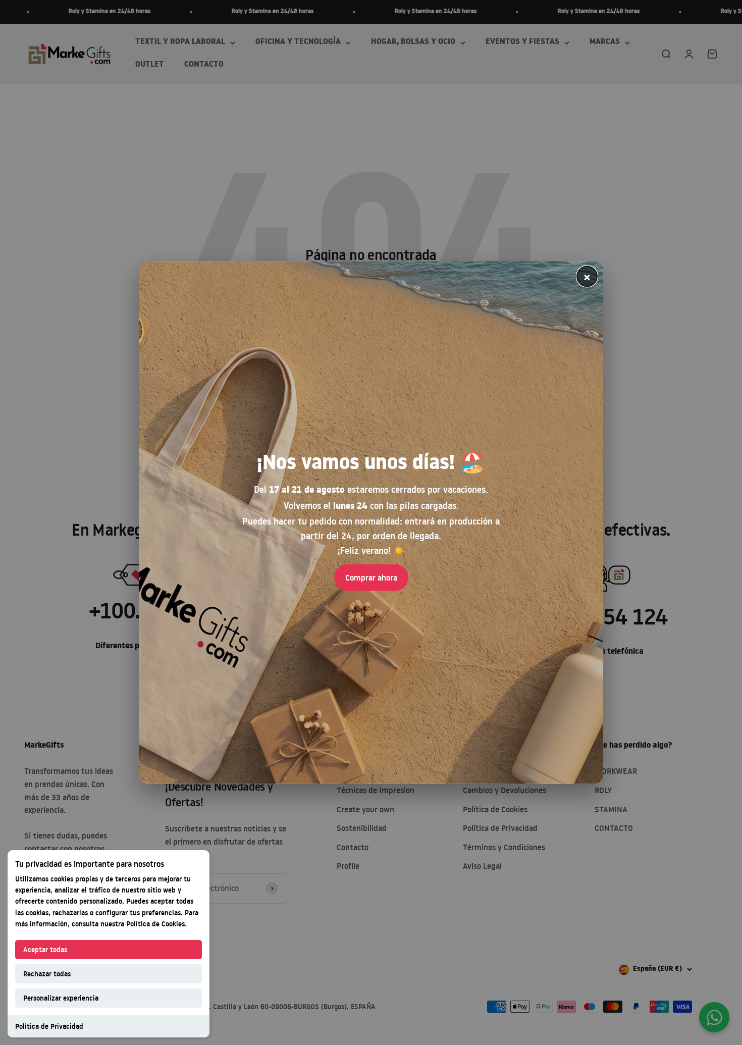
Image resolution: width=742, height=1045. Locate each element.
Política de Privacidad (49, 1026)
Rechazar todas (47, 973)
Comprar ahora (371, 577)
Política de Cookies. (156, 923)
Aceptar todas (45, 949)
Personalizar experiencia (60, 998)
